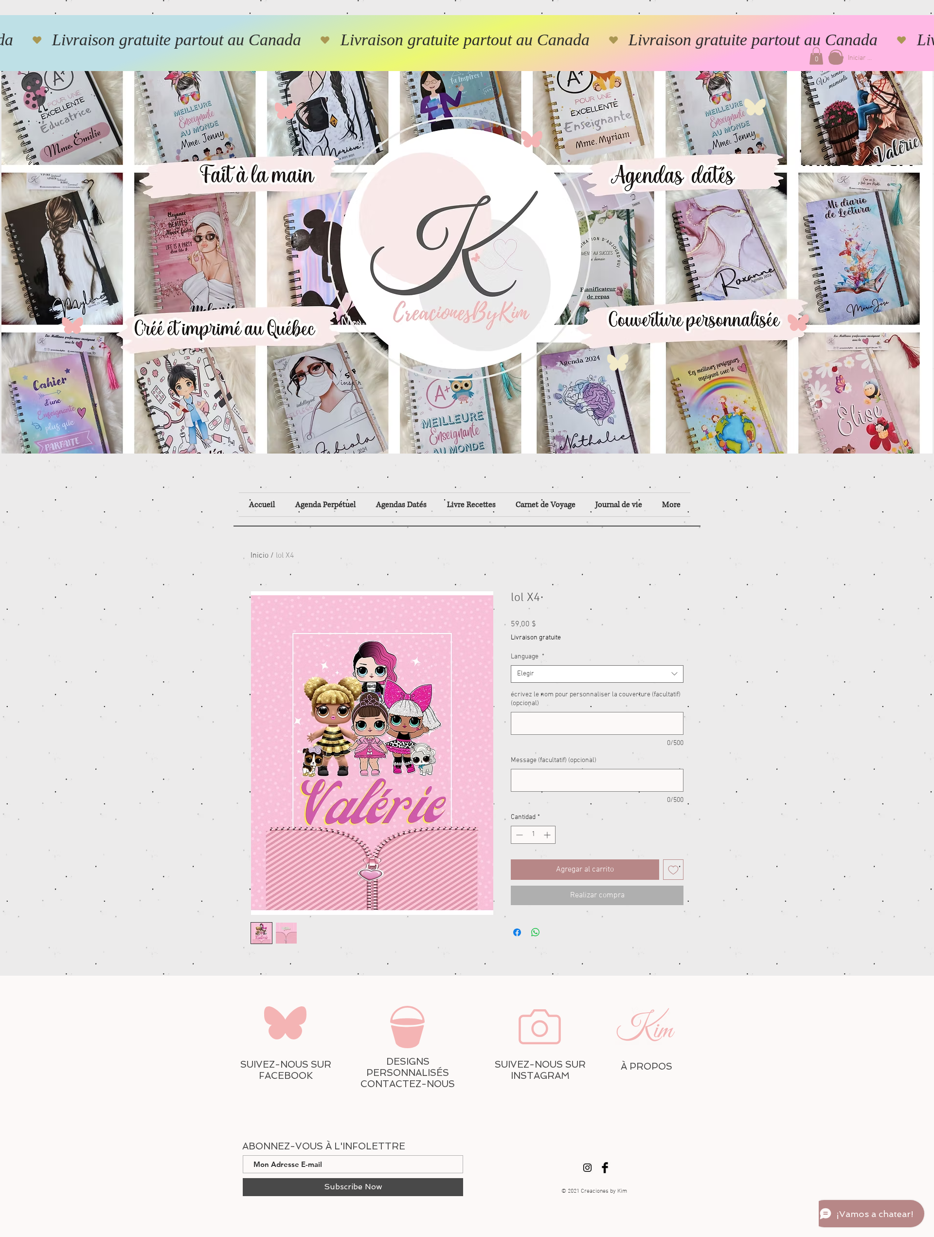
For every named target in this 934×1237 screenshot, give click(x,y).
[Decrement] (518, 834)
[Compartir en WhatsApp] (535, 932)
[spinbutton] (533, 834)
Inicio (260, 556)
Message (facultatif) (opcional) (553, 760)
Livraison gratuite (536, 638)
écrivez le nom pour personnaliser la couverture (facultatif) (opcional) (596, 699)
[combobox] (597, 674)
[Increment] (548, 834)
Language (527, 657)
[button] (816, 56)
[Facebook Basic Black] (605, 1167)
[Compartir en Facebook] (517, 932)
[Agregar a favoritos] (673, 869)
